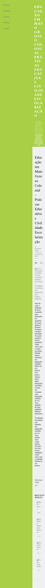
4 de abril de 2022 (38, 254)
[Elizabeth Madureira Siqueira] (39, 525)
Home (38, 121)
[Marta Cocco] (39, 505)
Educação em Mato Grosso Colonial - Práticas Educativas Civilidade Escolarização (38, 128)
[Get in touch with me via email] (36, 486)
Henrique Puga (38, 249)
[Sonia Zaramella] (39, 563)
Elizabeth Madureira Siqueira (39, 536)
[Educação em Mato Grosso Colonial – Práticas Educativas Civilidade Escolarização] (39, 151)
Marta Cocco (39, 513)
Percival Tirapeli (39, 553)
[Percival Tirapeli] (39, 546)
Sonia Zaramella (39, 570)
